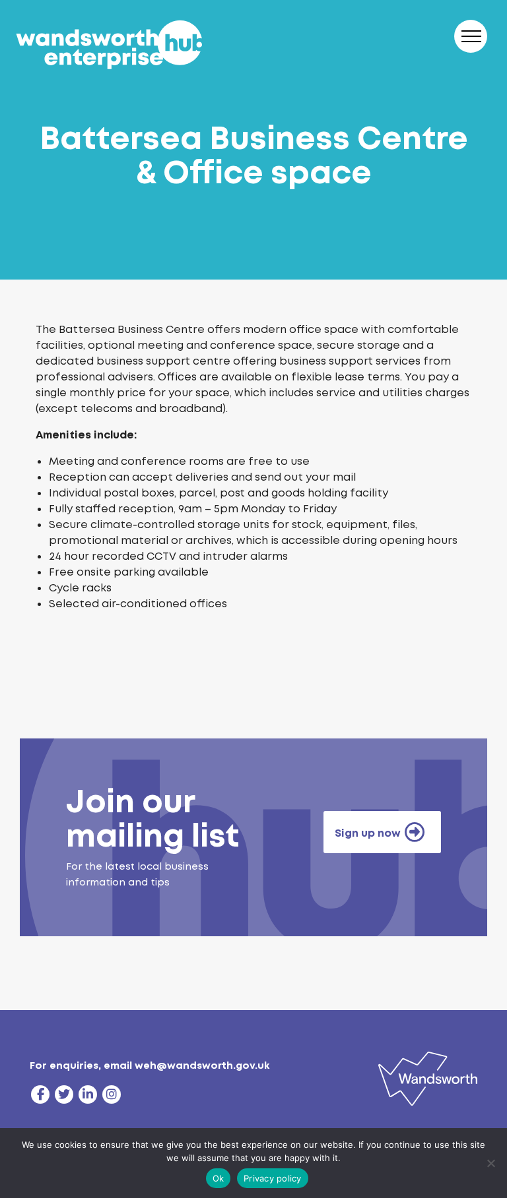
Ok (218, 1178)
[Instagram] (111, 1094)
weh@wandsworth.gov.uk (202, 1065)
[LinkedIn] (88, 1094)
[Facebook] (40, 1094)
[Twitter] (64, 1094)
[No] (490, 1163)
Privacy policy (273, 1178)
